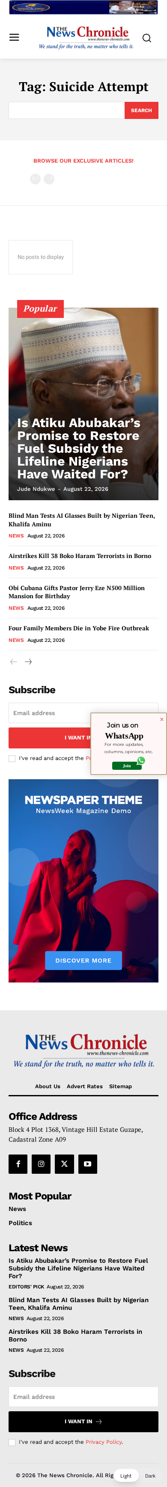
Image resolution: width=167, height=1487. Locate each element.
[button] (138, 1475)
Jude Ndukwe (36, 489)
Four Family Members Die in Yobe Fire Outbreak (79, 628)
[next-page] (27, 662)
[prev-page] (35, 179)
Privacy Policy (104, 1442)
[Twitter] (64, 1164)
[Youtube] (87, 1164)
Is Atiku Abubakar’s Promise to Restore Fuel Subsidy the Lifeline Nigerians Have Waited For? (78, 448)
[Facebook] (18, 1164)
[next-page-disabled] (49, 179)
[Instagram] (41, 1164)
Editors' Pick (26, 1287)
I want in (78, 737)
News (16, 536)
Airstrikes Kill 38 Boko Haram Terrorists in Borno (80, 556)
